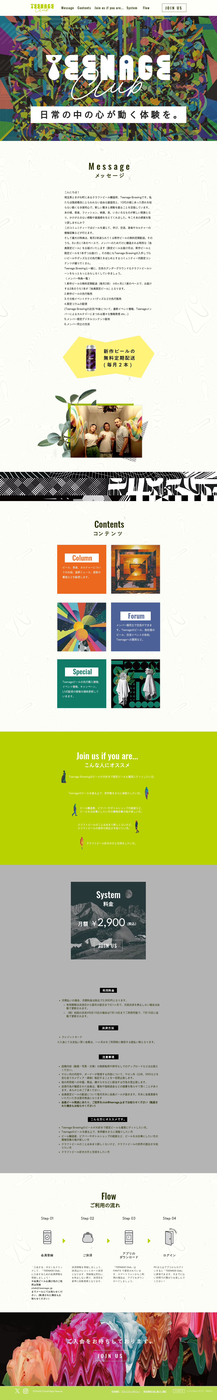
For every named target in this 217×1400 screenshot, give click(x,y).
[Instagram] (25, 1391)
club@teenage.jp (112, 1102)
